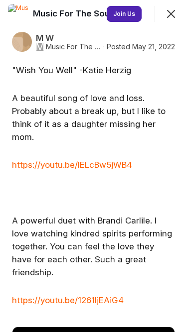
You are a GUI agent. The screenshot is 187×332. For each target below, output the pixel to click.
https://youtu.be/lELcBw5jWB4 (72, 165)
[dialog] (93, 166)
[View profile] (18, 14)
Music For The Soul (73, 47)
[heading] (73, 13)
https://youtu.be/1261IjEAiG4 (68, 300)
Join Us (124, 13)
